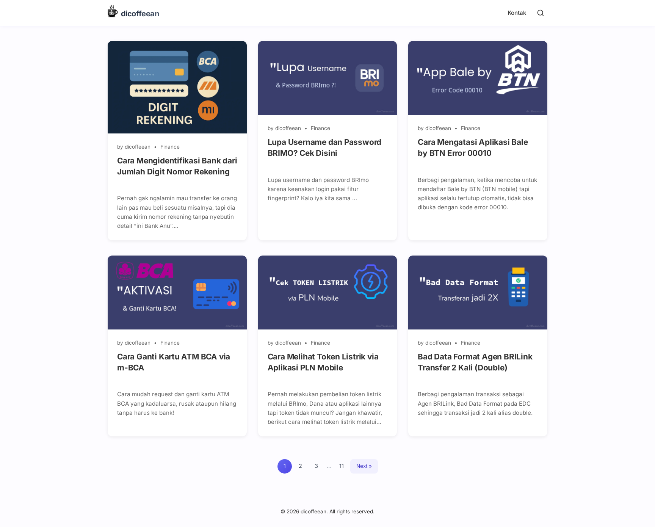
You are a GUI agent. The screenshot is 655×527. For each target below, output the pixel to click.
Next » (364, 466)
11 (341, 466)
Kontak (517, 12)
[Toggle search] (540, 13)
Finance (170, 147)
